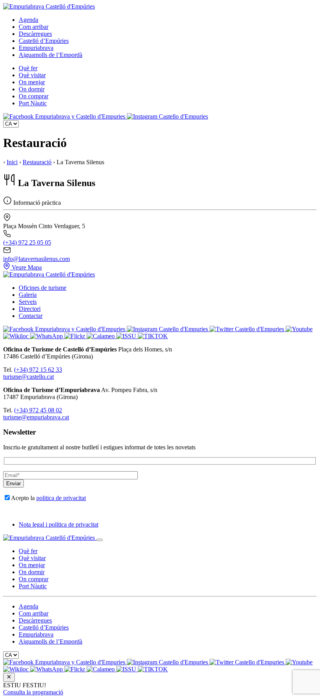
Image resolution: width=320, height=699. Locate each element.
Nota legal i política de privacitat (58, 524)
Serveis (28, 301)
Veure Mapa (27, 267)
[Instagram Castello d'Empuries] (167, 116)
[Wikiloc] (16, 336)
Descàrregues (35, 33)
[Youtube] (299, 329)
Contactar (31, 315)
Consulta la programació (33, 692)
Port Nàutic (33, 103)
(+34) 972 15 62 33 (38, 369)
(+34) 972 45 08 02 (38, 410)
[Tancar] (99, 540)
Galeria (28, 294)
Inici (12, 162)
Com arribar (33, 26)
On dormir (31, 89)
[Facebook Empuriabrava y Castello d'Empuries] (65, 116)
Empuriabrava (36, 47)
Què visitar (32, 75)
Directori (30, 308)
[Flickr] (75, 336)
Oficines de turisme (42, 287)
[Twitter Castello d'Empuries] (248, 329)
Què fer (28, 68)
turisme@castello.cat (28, 376)
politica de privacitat (61, 498)
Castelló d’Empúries (44, 40)
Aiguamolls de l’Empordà (50, 54)
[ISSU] (127, 336)
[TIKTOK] (153, 336)
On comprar (33, 96)
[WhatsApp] (47, 336)
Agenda (28, 19)
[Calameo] (101, 336)
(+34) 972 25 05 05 (27, 242)
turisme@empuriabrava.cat (36, 417)
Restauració (37, 162)
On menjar (32, 82)
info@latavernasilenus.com (36, 258)
